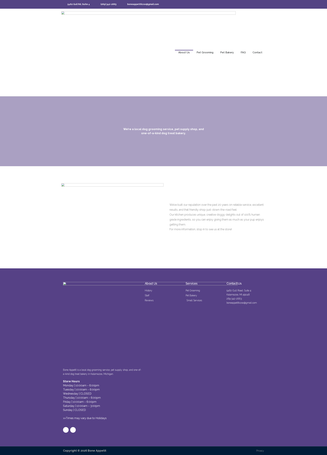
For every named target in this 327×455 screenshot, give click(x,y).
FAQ (243, 52)
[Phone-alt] (247, 4)
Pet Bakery (227, 52)
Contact (257, 52)
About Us (184, 52)
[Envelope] (254, 4)
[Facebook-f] (231, 4)
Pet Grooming (205, 52)
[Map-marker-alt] (262, 4)
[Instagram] (239, 4)
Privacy (260, 450)
